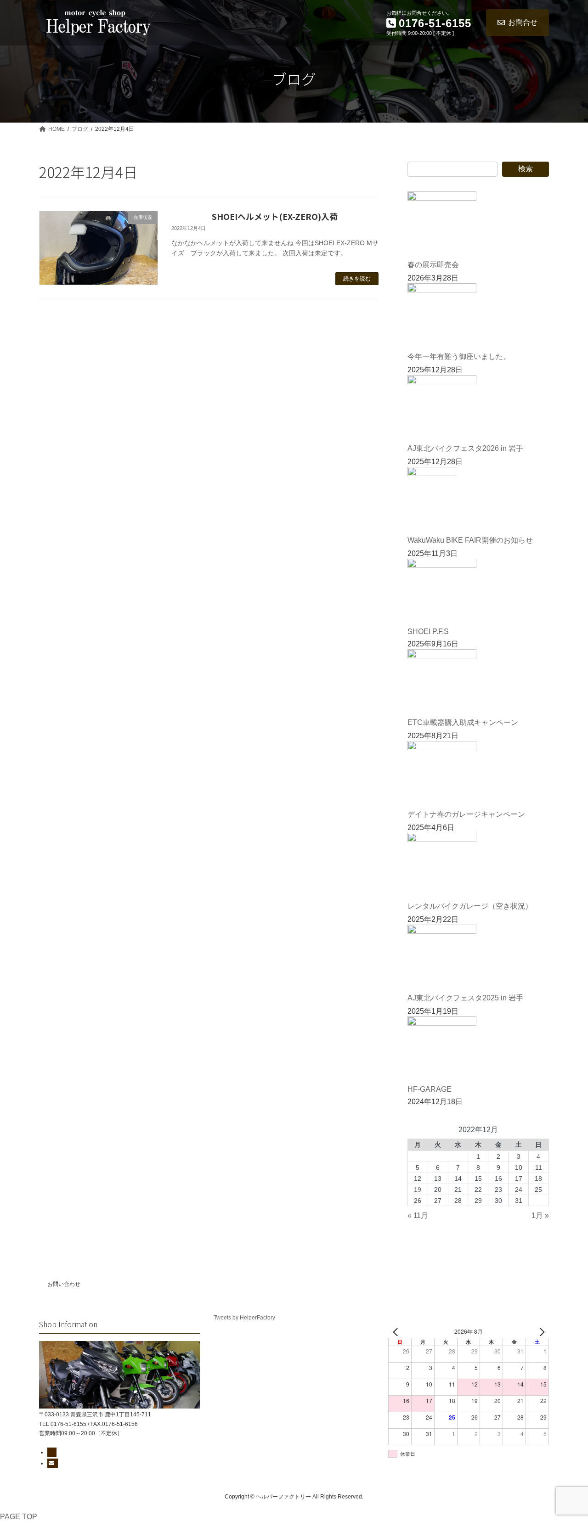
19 (418, 1189)
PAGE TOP (18, 1517)
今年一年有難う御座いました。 (458, 356)
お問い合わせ (63, 1284)
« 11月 (417, 1215)
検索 (525, 169)
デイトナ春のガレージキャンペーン (466, 814)
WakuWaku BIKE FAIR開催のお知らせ (470, 540)
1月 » (540, 1215)
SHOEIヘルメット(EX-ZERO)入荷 (275, 216)
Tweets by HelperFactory (244, 1317)
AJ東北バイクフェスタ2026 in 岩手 (465, 448)
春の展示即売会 (433, 265)
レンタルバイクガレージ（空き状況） (469, 906)
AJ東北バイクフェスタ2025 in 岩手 (465, 998)
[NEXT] (540, 1331)
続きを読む (357, 278)
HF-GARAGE (429, 1089)
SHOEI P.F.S (428, 631)
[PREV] (397, 1331)
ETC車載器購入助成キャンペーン (462, 722)
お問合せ (522, 22)
